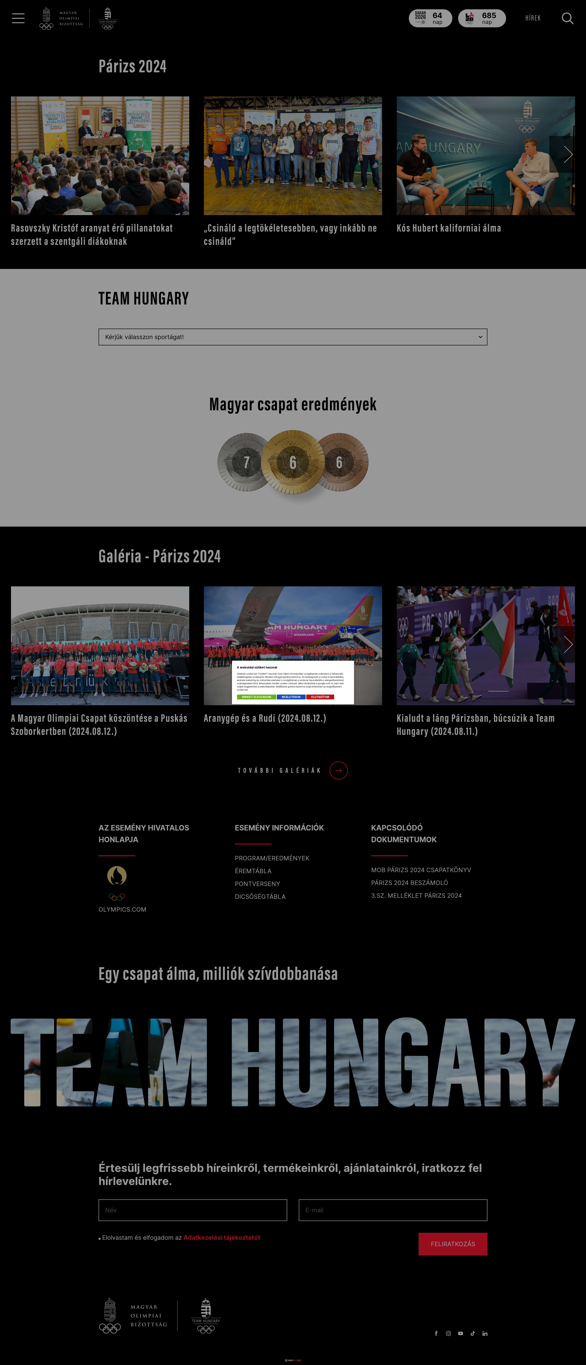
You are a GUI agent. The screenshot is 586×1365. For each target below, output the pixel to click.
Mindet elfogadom (256, 697)
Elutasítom (320, 697)
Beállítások (291, 697)
